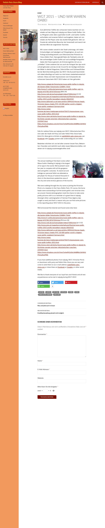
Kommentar (42, 334)
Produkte (5, 32)
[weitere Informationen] (52, 286)
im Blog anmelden (8, 115)
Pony (77, 292)
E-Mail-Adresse (44, 369)
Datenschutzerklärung (82, 2)
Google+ (52, 138)
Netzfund (5, 23)
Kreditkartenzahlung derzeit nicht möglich (51, 312)
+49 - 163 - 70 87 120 (9, 95)
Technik (5, 37)
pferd (71, 292)
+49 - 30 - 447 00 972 (9, 82)
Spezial (5, 35)
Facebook (41, 138)
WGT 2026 (6, 48)
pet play (56, 292)
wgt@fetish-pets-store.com (72, 136)
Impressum (95, 2)
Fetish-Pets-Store (56, 24)
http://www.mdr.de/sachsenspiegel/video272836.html (57, 94)
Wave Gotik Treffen (45, 294)
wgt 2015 (57, 294)
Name (40, 361)
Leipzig (48, 292)
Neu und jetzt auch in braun (46, 304)
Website (40, 378)
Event (40, 13)
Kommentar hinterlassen (73, 24)
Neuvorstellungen (8, 25)
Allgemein (5, 15)
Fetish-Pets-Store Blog (12, 2)
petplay (63, 292)
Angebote (5, 18)
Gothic (41, 292)
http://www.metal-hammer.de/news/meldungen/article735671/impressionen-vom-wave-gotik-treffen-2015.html (61, 111)
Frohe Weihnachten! (8, 51)
